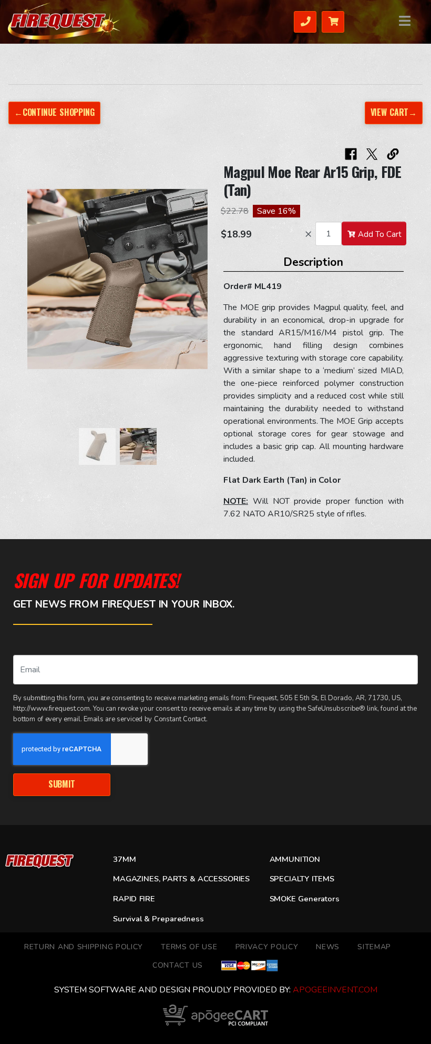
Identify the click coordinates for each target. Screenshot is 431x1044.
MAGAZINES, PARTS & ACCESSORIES (181, 878)
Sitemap (374, 947)
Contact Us (177, 965)
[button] (37, 284)
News (328, 947)
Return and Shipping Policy (83, 947)
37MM (124, 859)
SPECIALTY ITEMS (302, 878)
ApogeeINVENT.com (335, 990)
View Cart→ (394, 112)
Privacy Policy (267, 947)
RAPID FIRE (134, 898)
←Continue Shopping (54, 112)
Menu (405, 20)
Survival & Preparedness (158, 918)
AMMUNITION (295, 859)
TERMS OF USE (189, 947)
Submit (61, 784)
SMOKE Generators (305, 898)
